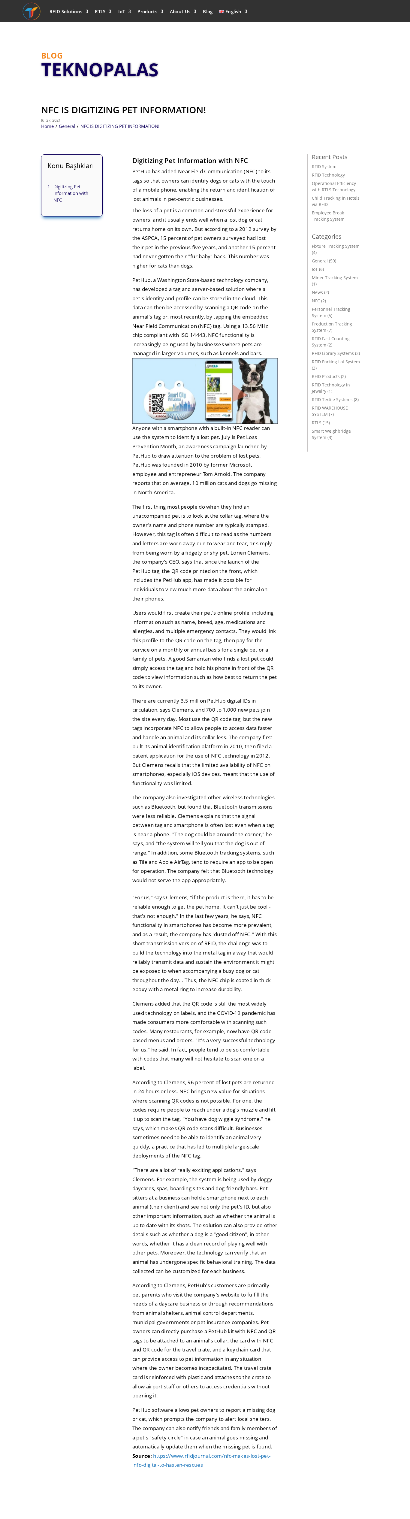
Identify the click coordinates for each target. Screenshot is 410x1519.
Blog (208, 11)
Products (147, 11)
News (317, 292)
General (67, 126)
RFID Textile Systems (332, 399)
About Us (180, 11)
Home (47, 126)
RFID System (324, 166)
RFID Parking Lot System (336, 362)
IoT (121, 11)
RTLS (100, 11)
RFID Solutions (66, 11)
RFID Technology (328, 175)
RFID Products (326, 376)
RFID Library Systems (333, 353)
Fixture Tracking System (336, 246)
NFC (316, 301)
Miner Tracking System (335, 277)
